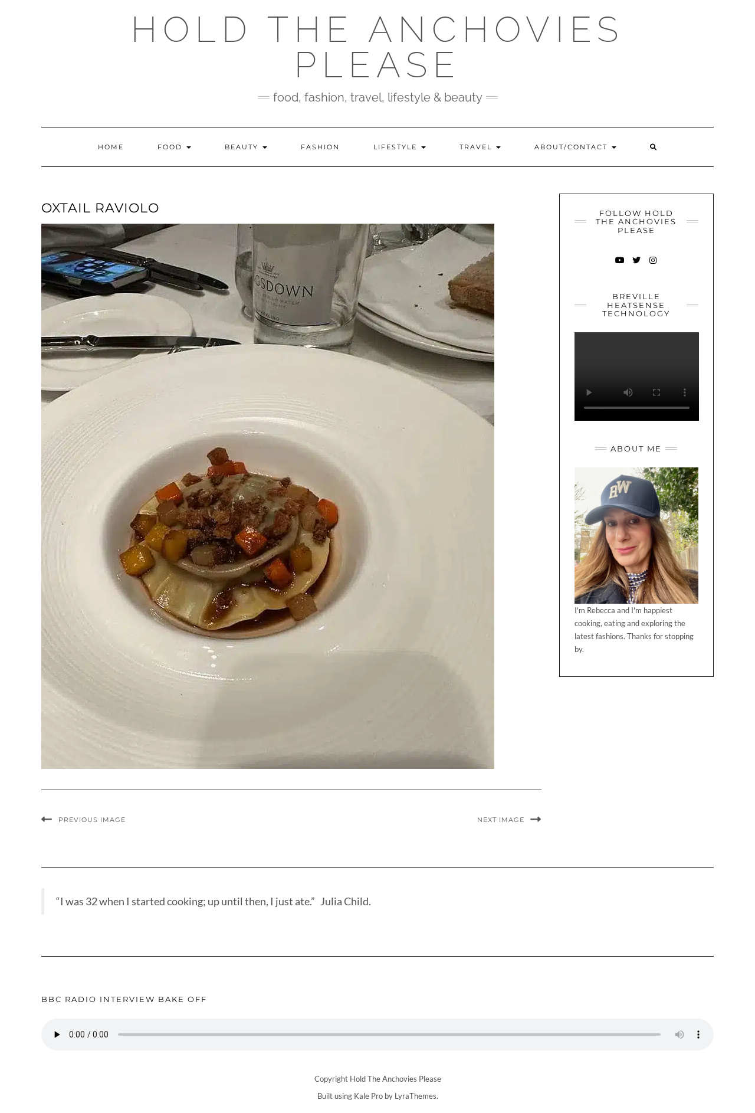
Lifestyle (396, 147)
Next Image (500, 820)
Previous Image (92, 820)
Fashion (320, 147)
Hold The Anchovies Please (377, 47)
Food (171, 147)
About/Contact (572, 147)
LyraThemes (415, 1096)
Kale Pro (368, 1096)
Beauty (243, 147)
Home (111, 147)
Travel (477, 147)
